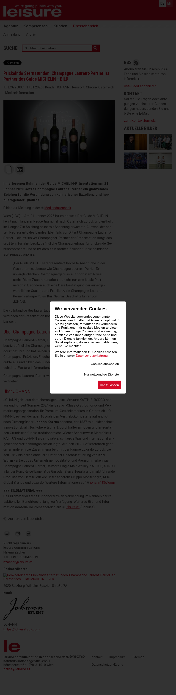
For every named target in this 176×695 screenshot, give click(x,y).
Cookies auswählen (105, 364)
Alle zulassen (109, 385)
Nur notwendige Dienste (101, 374)
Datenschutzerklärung (92, 355)
